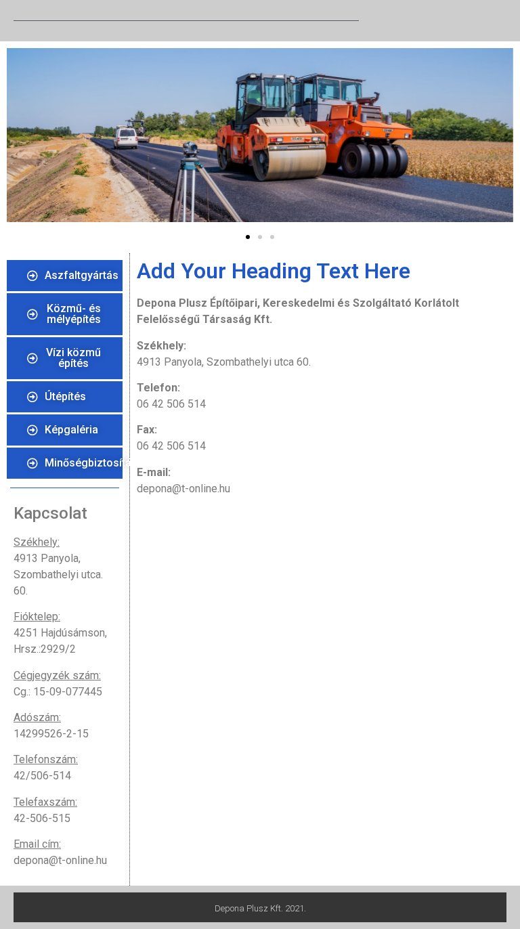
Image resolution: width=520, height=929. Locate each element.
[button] (248, 237)
